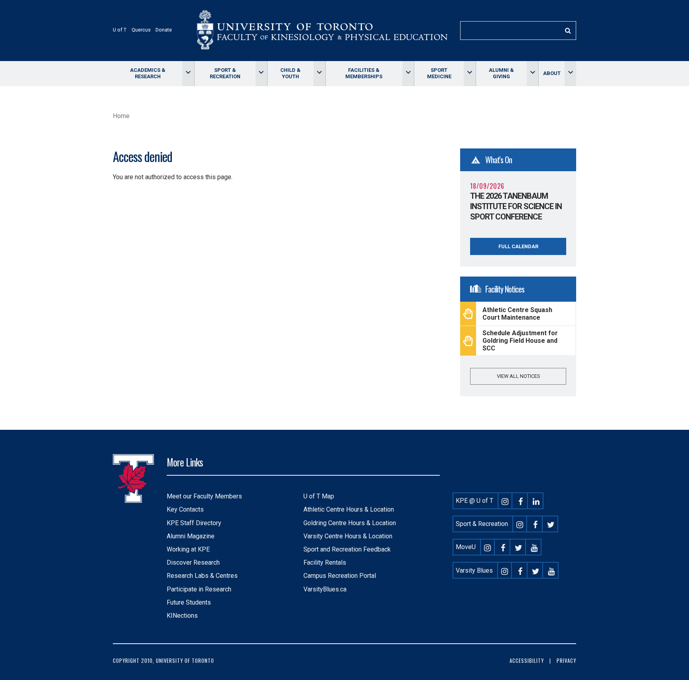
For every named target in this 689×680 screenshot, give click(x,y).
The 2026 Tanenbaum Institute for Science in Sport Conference (516, 206)
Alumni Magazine (191, 536)
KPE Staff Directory (194, 523)
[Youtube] (534, 547)
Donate (164, 30)
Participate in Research (199, 589)
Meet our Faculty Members (204, 496)
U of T (119, 30)
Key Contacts (185, 509)
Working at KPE (188, 549)
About (552, 73)
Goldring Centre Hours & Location (349, 523)
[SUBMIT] (568, 31)
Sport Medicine (439, 73)
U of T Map (318, 496)
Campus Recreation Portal (339, 575)
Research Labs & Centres (202, 575)
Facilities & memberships (363, 73)
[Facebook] (521, 500)
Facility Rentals (324, 562)
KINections (182, 615)
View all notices (518, 376)
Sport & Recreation (225, 73)
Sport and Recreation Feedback (347, 549)
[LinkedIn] (536, 500)
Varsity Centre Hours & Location (347, 536)
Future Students (189, 602)
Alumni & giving (501, 73)
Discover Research (193, 562)
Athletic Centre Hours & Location (348, 509)
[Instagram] (505, 500)
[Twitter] (551, 524)
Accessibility (527, 660)
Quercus (141, 30)
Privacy (566, 660)
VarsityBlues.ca (324, 589)
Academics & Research (147, 73)
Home (121, 116)
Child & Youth (290, 73)
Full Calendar (518, 246)
